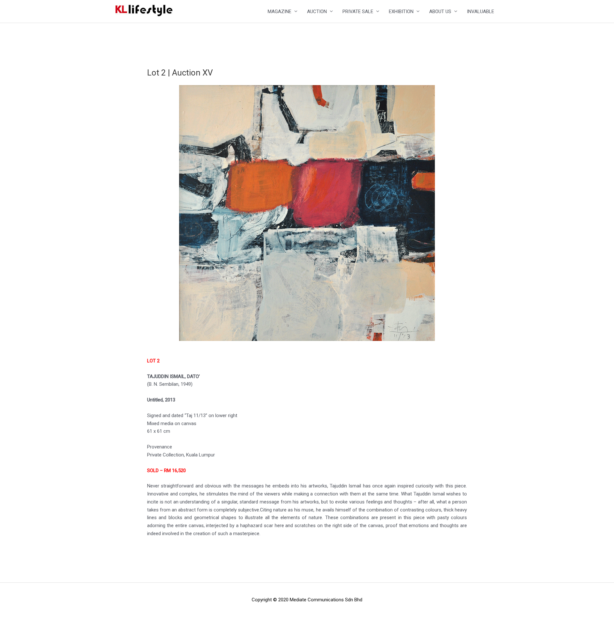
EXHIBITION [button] (401, 11)
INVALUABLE (480, 11)
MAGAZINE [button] (279, 11)
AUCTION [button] (317, 11)
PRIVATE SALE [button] (357, 11)
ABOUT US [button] (440, 11)
